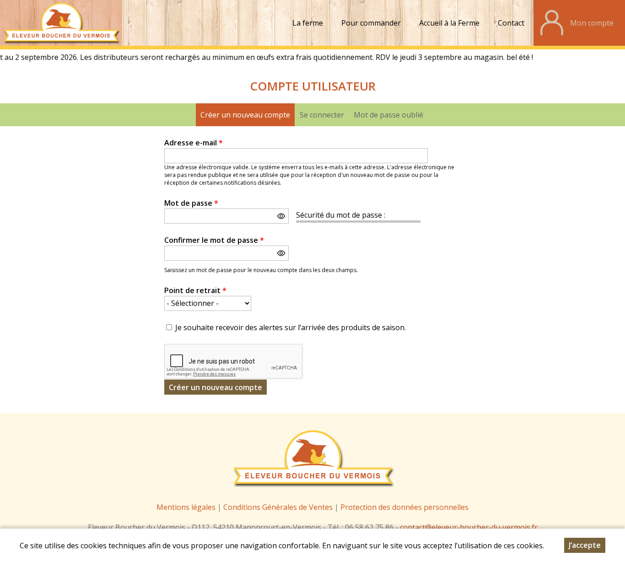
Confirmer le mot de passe (214, 240)
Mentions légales (186, 507)
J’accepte (585, 545)
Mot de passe (191, 203)
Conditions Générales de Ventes (278, 507)
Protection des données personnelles (404, 507)
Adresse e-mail (193, 143)
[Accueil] (61, 23)
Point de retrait (195, 290)
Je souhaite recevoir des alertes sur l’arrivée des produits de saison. (290, 327)
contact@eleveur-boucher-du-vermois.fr (469, 527)
